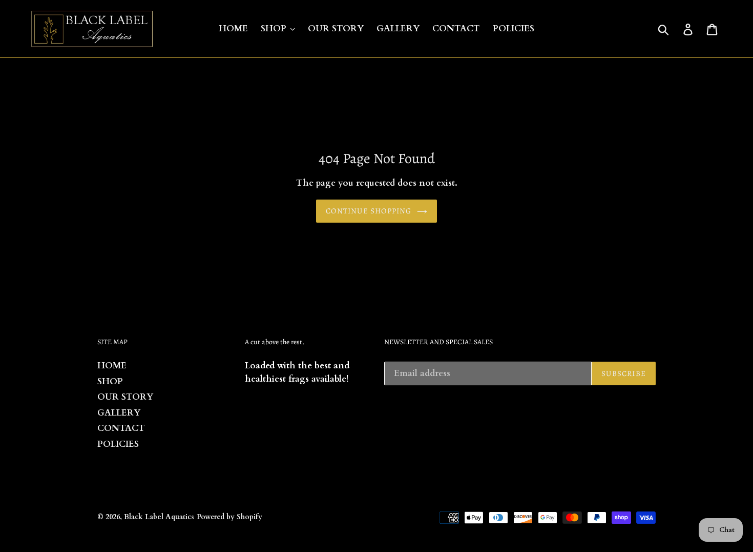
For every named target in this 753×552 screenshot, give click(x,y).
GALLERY (118, 413)
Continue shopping (368, 211)
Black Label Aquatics (159, 517)
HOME (112, 365)
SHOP (110, 381)
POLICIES (118, 444)
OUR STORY (125, 397)
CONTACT (121, 428)
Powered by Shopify (229, 517)
